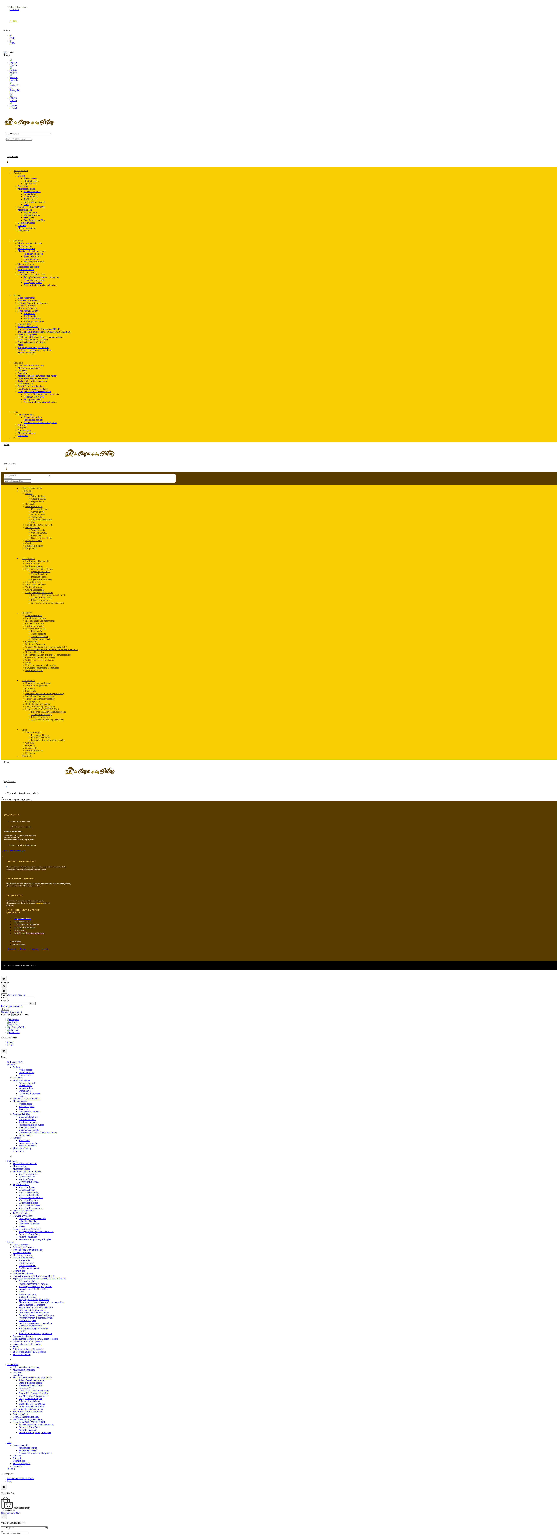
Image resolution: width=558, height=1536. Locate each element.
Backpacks (23, 186)
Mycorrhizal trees (26, 264)
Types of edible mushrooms (44, 332)
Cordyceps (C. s (25, 383)
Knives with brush (32, 191)
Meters (22, 1226)
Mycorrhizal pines (27, 1187)
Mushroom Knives (26, 189)
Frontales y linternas (28, 1145)
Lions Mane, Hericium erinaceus (33, 378)
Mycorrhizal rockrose (28, 1203)
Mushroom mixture (26, 352)
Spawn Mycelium (32, 256)
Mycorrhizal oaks (27, 1189)
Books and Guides (26, 223)
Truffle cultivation (26, 269)
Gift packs (22, 427)
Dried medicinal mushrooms (31, 365)
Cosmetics (22, 370)
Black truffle (28, 311)
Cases (26, 204)
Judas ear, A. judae (27, 1320)
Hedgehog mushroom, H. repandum (35, 1323)
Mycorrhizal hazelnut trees (31, 1208)
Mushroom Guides (27, 1119)
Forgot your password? (11, 1006)
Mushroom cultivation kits (30, 243)
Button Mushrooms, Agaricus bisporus (36, 1315)
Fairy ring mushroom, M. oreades (33, 347)
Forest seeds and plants (28, 267)
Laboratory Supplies (28, 1221)
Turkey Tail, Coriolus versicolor (32, 381)
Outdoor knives (31, 196)
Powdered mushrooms (28, 300)
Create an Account (16, 995)
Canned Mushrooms (27, 305)
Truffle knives (30, 199)
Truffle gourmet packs (34, 321)
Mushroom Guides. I (28, 1117)
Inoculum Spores (31, 259)
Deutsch (13, 108)
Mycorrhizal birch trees (29, 1205)
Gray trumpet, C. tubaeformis (32, 1310)
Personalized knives (33, 417)
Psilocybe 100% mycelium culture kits (41, 277)
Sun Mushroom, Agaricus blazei (32, 389)
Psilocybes (31, 274)
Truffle (22, 1331)
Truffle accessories (32, 318)
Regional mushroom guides (31, 1125)
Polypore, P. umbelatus (29, 1401)
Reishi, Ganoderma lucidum (31, 386)
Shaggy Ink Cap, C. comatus (32, 1403)
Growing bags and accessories (32, 1218)
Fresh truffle (29, 313)
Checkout (5, 1513)
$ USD (12, 41)
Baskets (21, 175)
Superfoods (23, 373)
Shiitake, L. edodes (27, 1297)
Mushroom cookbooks (29, 1130)
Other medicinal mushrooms (31, 1406)
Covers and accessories (34, 202)
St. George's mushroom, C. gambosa (34, 350)
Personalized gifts (26, 414)
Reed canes (29, 217)
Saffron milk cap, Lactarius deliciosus (36, 1307)
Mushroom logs (25, 246)
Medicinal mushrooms (37, 376)
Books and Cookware (28, 326)
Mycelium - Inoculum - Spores (32, 251)
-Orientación (24, 1140)
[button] (279, 799)
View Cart (15, 1513)
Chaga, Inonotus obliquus (30, 1398)
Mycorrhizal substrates (34, 261)
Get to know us (14, 850)
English (13, 72)
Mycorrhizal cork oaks (29, 1195)
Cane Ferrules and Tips (34, 220)
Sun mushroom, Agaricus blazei (33, 1328)
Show (32, 1003)
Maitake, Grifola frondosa (30, 1325)
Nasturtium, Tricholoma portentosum (35, 1333)
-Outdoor (22, 225)
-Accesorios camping (28, 1143)
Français (14, 80)
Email (4, 997)
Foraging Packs (31, 207)
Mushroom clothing (27, 228)
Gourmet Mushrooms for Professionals (39, 329)
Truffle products (31, 316)
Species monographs (28, 1122)
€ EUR (12, 36)
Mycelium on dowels (33, 254)
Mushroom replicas (26, 433)
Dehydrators (23, 230)
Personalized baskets (33, 420)
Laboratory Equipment (29, 1223)
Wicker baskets (30, 178)
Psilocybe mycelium (33, 282)
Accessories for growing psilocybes (40, 285)
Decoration (23, 435)
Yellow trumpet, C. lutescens (32, 1305)
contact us (39, 903)
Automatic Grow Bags (34, 280)
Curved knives (30, 194)
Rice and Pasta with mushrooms (32, 303)
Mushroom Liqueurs (27, 308)
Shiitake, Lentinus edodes (30, 1383)
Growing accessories (27, 272)
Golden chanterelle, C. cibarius (32, 342)
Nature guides (25, 1135)
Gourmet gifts (24, 324)
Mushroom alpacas (26, 248)
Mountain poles (25, 209)
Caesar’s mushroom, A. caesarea (33, 339)
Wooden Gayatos (32, 215)
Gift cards (22, 425)
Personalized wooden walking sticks (40, 422)
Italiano (13, 100)
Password (5, 1000)
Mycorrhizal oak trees (29, 1192)
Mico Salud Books (27, 1127)
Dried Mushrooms (26, 298)
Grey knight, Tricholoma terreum (34, 1312)
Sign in (5, 1009)
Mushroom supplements (29, 368)
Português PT (14, 91)
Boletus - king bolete (27, 334)
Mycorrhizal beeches (28, 1200)
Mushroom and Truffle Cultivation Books (38, 1132)
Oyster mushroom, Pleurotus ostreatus (36, 1318)
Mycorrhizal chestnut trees (31, 1197)
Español (13, 65)
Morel (20, 345)
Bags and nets (30, 183)
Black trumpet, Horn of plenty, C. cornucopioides (40, 337)
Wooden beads (30, 212)
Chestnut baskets (31, 181)
